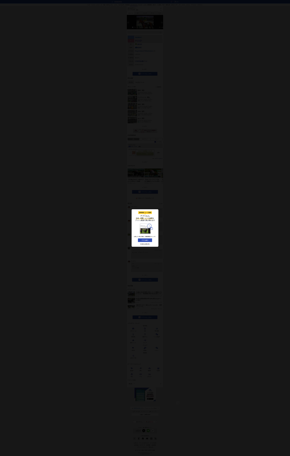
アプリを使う (145, 240)
